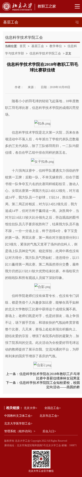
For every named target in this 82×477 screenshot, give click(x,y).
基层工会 (37, 46)
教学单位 (55, 46)
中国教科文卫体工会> (18, 415)
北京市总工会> (49, 415)
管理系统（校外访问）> (19, 431)
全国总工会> (52, 408)
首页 (23, 46)
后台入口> (49, 431)
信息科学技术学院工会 (45, 53)
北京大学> (30, 408)
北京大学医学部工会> (18, 423)
